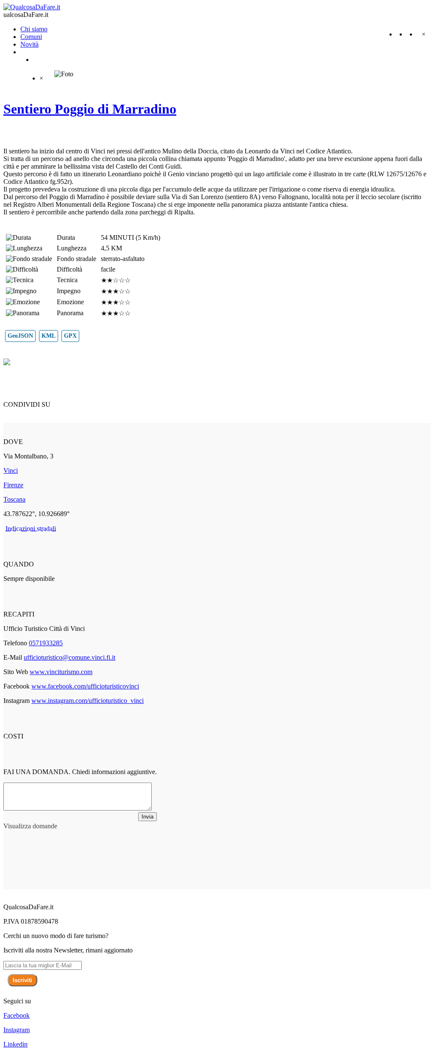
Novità (29, 44)
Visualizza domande (30, 826)
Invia (147, 816)
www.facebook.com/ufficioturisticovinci (85, 686)
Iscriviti (22, 980)
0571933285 (46, 643)
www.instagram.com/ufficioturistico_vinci (87, 700)
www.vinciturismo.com (61, 671)
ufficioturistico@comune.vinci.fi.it (69, 657)
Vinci (10, 470)
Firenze (13, 485)
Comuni (31, 36)
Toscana (14, 499)
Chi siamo (33, 29)
